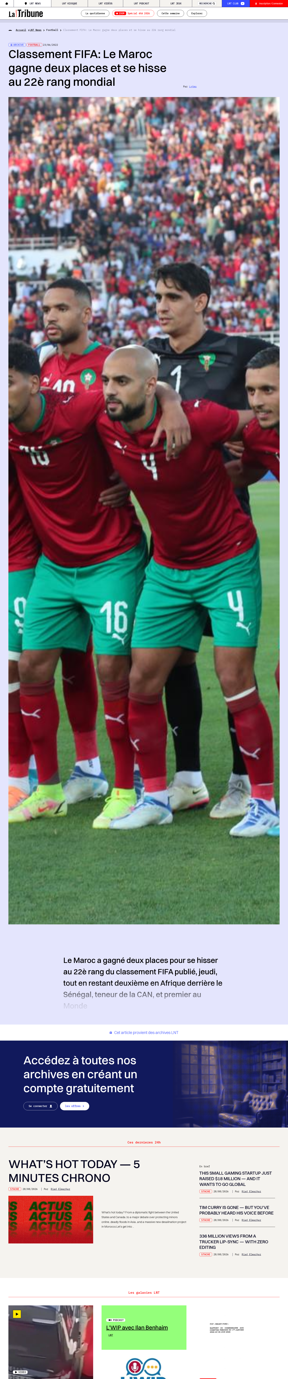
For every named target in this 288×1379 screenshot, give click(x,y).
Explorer (196, 13)
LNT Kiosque (69, 3)
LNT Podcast (141, 3)
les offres (73, 1106)
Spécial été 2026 (134, 13)
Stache (14, 1189)
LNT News (35, 3)
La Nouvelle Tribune (25, 13)
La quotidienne (95, 13)
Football (52, 29)
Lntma (193, 86)
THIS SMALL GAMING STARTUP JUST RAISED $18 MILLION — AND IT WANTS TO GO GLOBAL (235, 1178)
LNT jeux (176, 3)
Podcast (118, 1320)
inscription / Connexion (271, 3)
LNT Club (232, 3)
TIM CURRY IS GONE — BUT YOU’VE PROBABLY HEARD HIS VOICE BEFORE (236, 1210)
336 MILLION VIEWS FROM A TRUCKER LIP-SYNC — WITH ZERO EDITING (233, 1241)
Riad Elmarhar (60, 1189)
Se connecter (38, 1106)
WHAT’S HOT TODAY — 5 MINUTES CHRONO (74, 1171)
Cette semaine (171, 13)
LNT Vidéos (105, 3)
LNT (110, 1335)
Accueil (21, 29)
